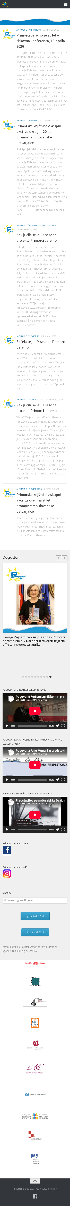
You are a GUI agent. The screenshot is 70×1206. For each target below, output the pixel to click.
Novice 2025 (49, 225)
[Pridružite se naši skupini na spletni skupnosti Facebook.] (35, 1196)
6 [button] (38, 677)
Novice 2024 (35, 399)
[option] (35, 606)
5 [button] (35, 677)
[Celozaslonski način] (63, 725)
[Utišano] (57, 725)
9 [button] (47, 677)
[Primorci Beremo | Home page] (7, 4)
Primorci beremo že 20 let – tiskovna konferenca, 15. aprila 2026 (40, 41)
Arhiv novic (35, 29)
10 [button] (50, 677)
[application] (35, 711)
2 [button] (26, 677)
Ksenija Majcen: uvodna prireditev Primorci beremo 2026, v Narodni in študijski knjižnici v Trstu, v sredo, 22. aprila (34, 640)
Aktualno (21, 29)
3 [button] (29, 677)
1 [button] (23, 677)
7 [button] (41, 677)
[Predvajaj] (7, 725)
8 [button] (44, 677)
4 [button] (32, 677)
